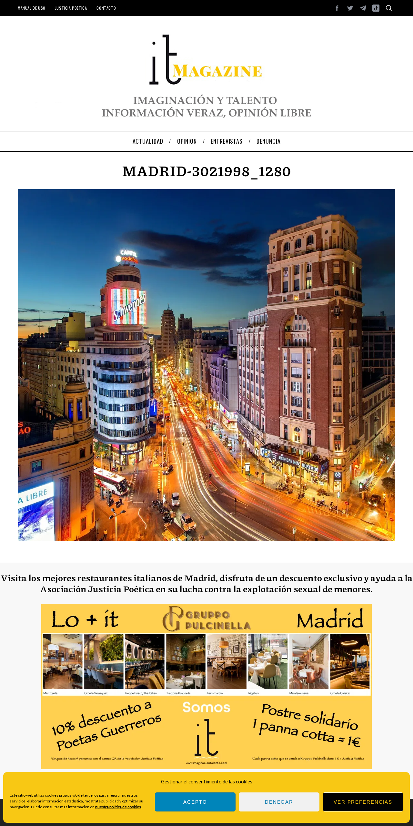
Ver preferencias (363, 802)
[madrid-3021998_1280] (206, 538)
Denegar (279, 802)
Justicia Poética (71, 8)
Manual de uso (31, 8)
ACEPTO (195, 802)
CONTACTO (106, 8)
